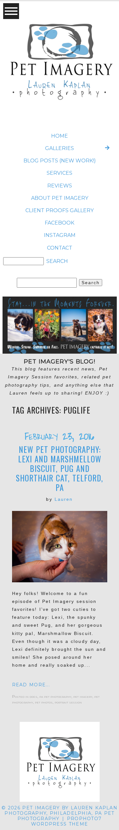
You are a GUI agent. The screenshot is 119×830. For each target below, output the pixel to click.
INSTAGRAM (60, 235)
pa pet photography (55, 696)
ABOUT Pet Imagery (59, 198)
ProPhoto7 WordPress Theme (66, 821)
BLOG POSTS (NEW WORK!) (59, 161)
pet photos (44, 702)
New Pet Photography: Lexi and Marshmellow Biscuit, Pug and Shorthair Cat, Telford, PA (59, 468)
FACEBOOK (59, 223)
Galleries (59, 148)
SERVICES (59, 173)
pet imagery (82, 696)
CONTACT (59, 248)
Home (59, 136)
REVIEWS (59, 186)
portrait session (68, 702)
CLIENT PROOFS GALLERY (59, 210)
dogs (33, 696)
